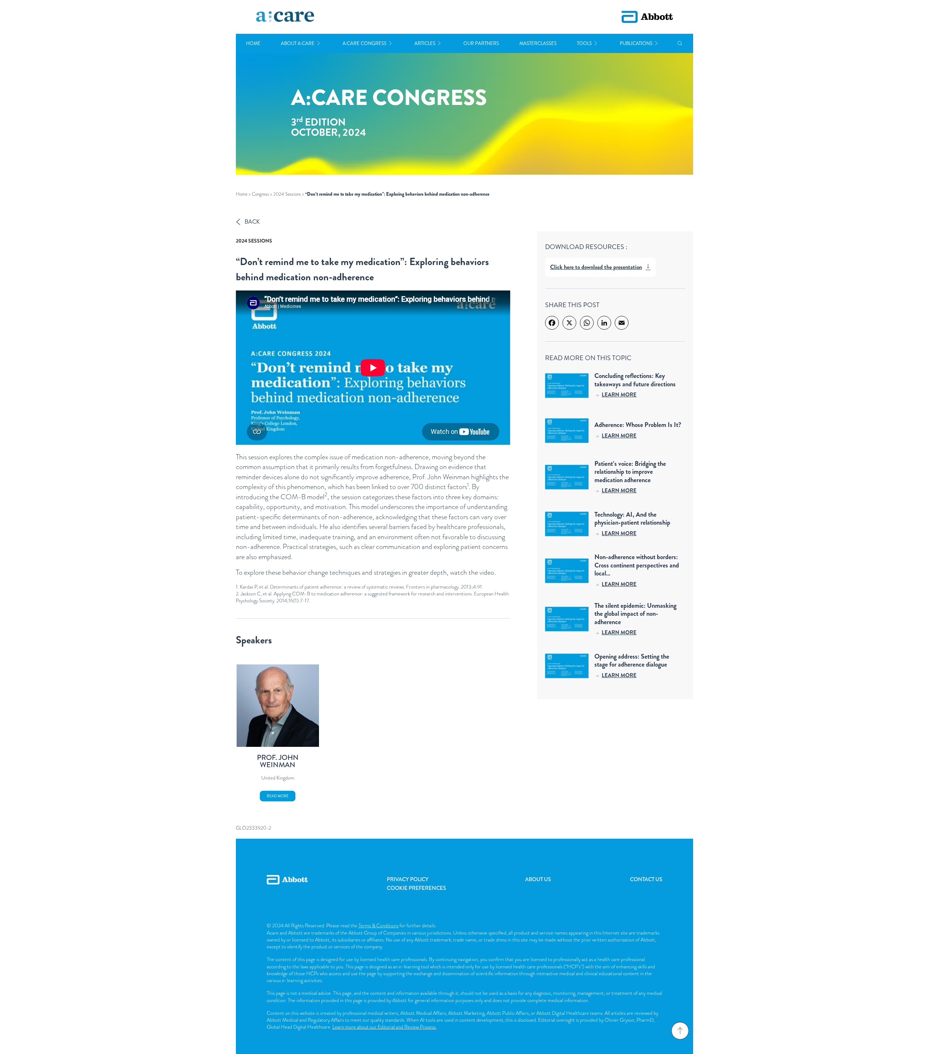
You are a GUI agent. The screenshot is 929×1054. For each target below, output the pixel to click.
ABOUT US (538, 879)
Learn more (619, 395)
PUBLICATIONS (636, 43)
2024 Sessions (287, 194)
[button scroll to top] (680, 1030)
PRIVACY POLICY (408, 879)
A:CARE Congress (364, 43)
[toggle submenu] (318, 43)
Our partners (481, 43)
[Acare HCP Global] (285, 17)
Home (253, 43)
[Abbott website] (647, 17)
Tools (584, 43)
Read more (277, 796)
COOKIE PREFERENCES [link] (416, 888)
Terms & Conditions (378, 925)
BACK (252, 221)
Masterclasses (538, 43)
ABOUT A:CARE (298, 43)
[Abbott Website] (287, 887)
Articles (424, 43)
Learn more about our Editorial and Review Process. (384, 1026)
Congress (260, 194)
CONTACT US (646, 879)
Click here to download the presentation (596, 267)
